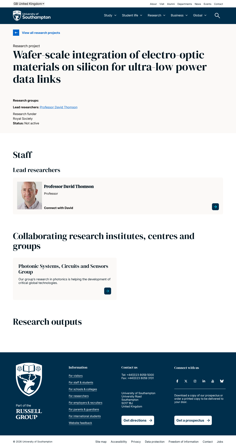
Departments (184, 3)
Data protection (154, 441)
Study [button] (108, 15)
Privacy (136, 441)
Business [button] (177, 15)
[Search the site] (216, 15)
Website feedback (80, 423)
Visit (161, 3)
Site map (101, 441)
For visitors (76, 375)
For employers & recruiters (85, 402)
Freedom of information (184, 441)
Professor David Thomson (58, 107)
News (198, 3)
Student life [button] (130, 15)
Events (207, 3)
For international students (85, 416)
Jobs (220, 441)
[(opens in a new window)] (177, 381)
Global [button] (197, 15)
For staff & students (81, 382)
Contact (218, 3)
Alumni (171, 3)
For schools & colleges (83, 389)
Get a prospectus (190, 420)
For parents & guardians (84, 409)
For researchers (79, 396)
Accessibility (119, 441)
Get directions (135, 420)
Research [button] (154, 15)
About (153, 3)
